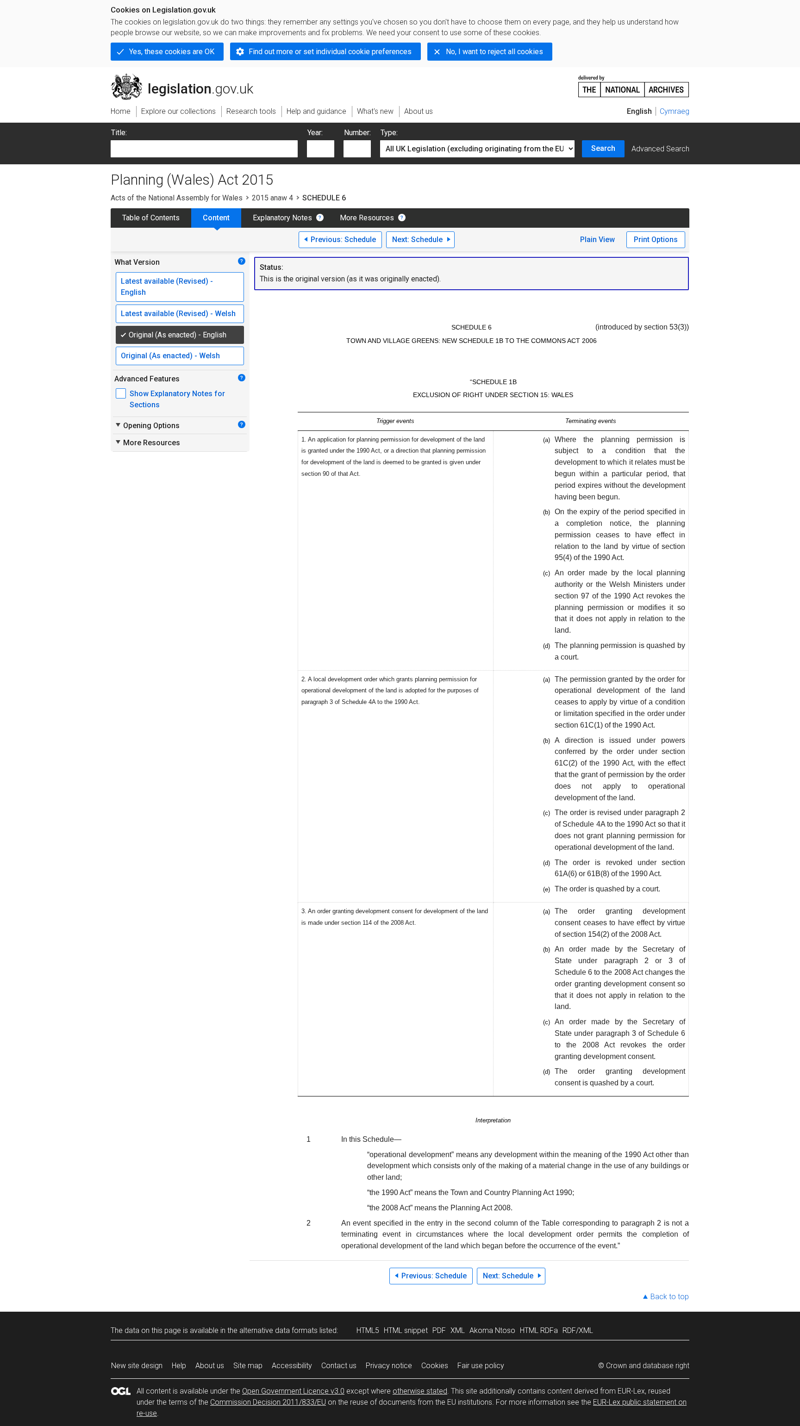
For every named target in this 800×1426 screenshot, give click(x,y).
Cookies (434, 1365)
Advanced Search (660, 148)
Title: (119, 132)
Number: (357, 132)
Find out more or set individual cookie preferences (330, 51)
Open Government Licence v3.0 (293, 1391)
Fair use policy (480, 1365)
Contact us (338, 1365)
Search (603, 148)
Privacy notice (389, 1365)
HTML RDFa (539, 1330)
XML (457, 1330)
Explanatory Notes (282, 217)
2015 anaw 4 (272, 197)
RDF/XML (577, 1330)
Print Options (656, 239)
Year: (315, 132)
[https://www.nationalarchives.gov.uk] (633, 82)
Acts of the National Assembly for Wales (177, 197)
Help (179, 1365)
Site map (247, 1365)
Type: (389, 132)
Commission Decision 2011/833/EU (268, 1402)
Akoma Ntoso (492, 1330)
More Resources (367, 217)
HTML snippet (406, 1330)
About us (209, 1365)
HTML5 (367, 1330)
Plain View (597, 239)
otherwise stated (420, 1391)
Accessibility (292, 1365)
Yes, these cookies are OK (171, 51)
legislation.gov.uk (187, 77)
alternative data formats (278, 1330)
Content (216, 217)
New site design (136, 1365)
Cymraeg (674, 111)
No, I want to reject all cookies (494, 51)
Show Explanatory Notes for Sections (177, 399)
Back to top (669, 1296)
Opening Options (147, 425)
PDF (439, 1330)
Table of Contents (151, 217)
